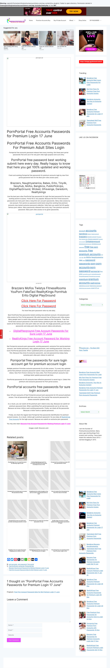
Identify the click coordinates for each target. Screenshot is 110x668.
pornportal (21, 566)
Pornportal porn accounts (94, 276)
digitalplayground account (85, 244)
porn (93, 263)
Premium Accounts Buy (43, 20)
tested (93, 288)
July (102, 254)
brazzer (89, 234)
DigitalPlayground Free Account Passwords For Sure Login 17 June (40, 332)
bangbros (83, 234)
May (82, 257)
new (80, 260)
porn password (22, 564)
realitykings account (84, 286)
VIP (96, 288)
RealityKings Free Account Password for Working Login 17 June (41, 340)
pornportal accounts (96, 274)
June (80, 257)
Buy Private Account (60, 20)
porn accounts (13, 564)
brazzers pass (84, 239)
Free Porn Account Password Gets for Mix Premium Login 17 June (28, 570)
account (82, 231)
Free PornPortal (13, 566)
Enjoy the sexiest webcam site (29, 47)
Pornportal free (29, 566)
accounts (91, 230)
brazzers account (92, 237)
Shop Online (82, 20)
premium (83, 279)
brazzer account (95, 234)
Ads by (70, 29)
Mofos (88, 257)
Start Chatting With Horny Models (11, 47)
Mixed (71, 20)
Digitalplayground (93, 241)
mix (85, 257)
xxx (98, 288)
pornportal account (87, 274)
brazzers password (93, 239)
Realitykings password (96, 286)
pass (84, 260)
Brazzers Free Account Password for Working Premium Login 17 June (45, 424)
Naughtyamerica (97, 257)
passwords (84, 263)
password (90, 260)
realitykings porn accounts (85, 288)
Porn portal (30, 564)
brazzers (83, 236)
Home (31, 20)
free (87, 246)
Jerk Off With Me (61, 46)
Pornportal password (84, 276)
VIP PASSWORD (94, 20)
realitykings (95, 283)
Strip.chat (6, 49)
